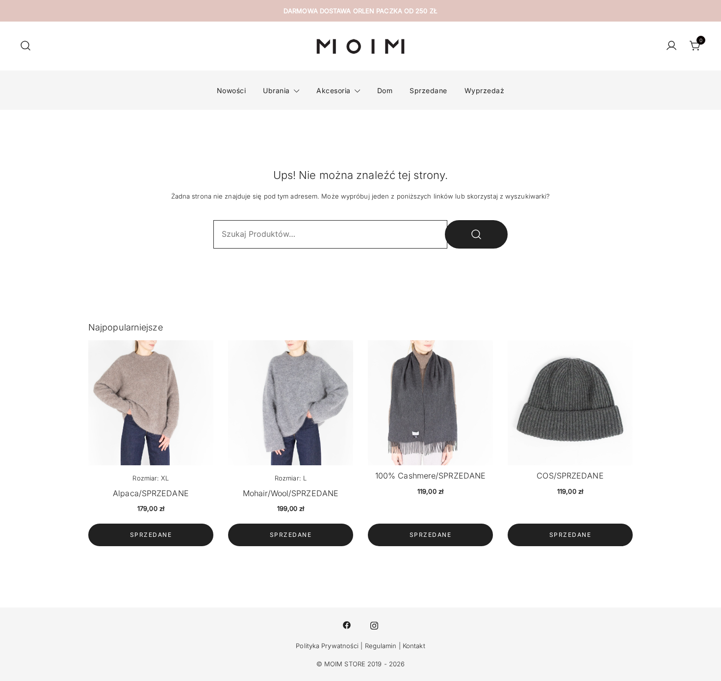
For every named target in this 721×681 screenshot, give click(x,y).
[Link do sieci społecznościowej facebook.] (347, 625)
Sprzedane (428, 90)
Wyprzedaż (484, 90)
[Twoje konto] (671, 46)
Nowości (231, 90)
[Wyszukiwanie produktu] (25, 46)
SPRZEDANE (151, 534)
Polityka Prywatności (327, 646)
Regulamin (381, 646)
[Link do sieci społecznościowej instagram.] (374, 625)
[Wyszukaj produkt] (476, 234)
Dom (385, 90)
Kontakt (414, 646)
